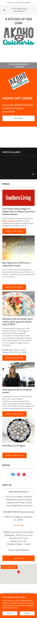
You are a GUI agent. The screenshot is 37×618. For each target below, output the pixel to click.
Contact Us (18, 558)
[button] (4, 10)
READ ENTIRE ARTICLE (14, 414)
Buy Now (18, 118)
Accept (27, 613)
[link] (13, 474)
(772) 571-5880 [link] (18, 525)
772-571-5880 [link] (16, 9)
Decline (10, 613)
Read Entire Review (14, 231)
